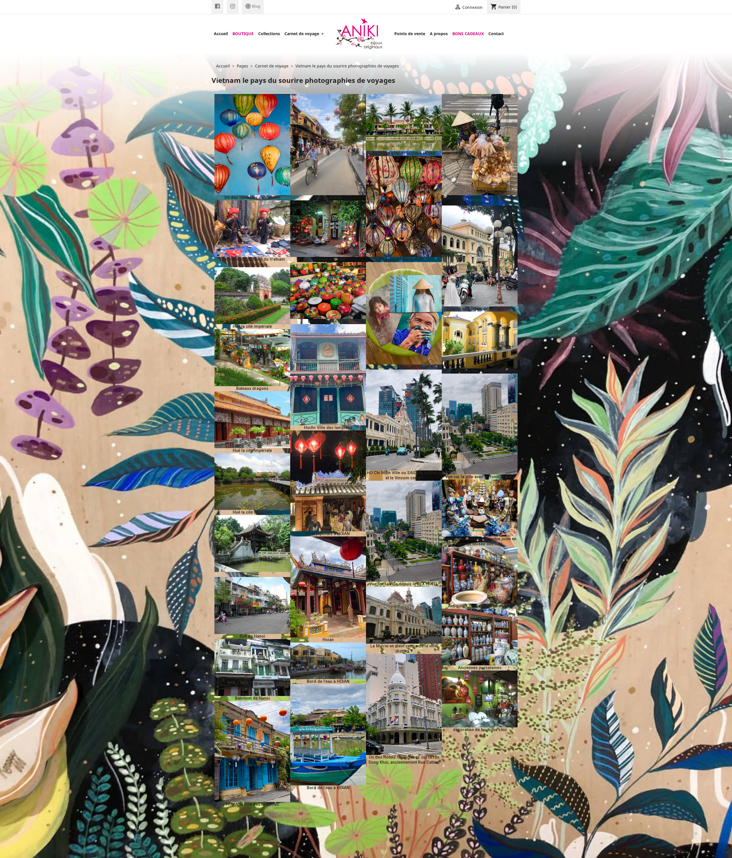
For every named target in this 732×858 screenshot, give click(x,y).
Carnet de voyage (302, 33)
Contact (496, 33)
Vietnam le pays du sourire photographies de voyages (347, 66)
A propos (439, 33)
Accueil (221, 33)
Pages (242, 66)
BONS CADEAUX (468, 33)
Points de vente (409, 33)
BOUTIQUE (243, 33)
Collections (269, 33)
